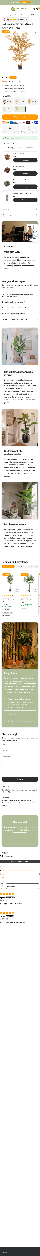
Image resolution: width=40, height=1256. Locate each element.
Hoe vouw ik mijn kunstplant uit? (13, 314)
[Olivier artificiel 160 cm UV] (10, 582)
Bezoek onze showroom (19, 699)
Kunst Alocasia (33, 567)
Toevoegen (25, 160)
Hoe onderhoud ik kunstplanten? (13, 302)
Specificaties (5, 209)
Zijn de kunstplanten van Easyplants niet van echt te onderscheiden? (17, 295)
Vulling (10, 148)
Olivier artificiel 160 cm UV (9, 601)
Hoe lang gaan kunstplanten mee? (14, 308)
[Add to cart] (16, 589)
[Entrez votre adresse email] (34, 838)
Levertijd (12, 714)
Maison (3, 15)
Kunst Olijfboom (8, 567)
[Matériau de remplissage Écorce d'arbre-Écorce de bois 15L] (7, 157)
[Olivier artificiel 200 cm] (28, 582)
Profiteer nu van (19, 2)
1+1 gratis (10, 15)
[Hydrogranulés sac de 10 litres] (7, 170)
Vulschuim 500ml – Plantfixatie (22, 193)
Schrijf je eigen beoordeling (20, 861)
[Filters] (2, 886)
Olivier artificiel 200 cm (28, 600)
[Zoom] (35, 32)
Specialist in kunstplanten (20, 721)
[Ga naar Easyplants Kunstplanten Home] (20, 9)
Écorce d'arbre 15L (18, 153)
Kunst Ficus (21, 567)
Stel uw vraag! (6, 215)
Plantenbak (29, 148)
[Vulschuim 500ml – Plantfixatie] (7, 197)
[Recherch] (33, 9)
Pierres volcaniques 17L (19, 180)
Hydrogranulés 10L (18, 166)
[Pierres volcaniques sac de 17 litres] (7, 183)
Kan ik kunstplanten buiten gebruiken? (15, 319)
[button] (20, 867)
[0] (36, 9)
